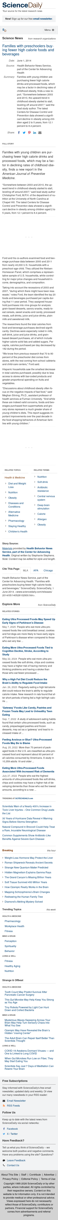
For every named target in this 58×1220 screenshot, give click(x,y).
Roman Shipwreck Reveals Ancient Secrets (29, 862)
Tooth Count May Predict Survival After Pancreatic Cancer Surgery (26, 993)
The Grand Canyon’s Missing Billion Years (28, 877)
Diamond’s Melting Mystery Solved (24, 901)
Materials (7, 548)
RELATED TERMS (41, 470)
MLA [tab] (25, 570)
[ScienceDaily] (22, 5)
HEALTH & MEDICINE (11, 916)
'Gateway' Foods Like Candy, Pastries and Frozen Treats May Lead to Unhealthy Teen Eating (27, 711)
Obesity (12, 497)
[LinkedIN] (35, 132)
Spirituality (10, 946)
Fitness (9, 931)
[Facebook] (19, 132)
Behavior (10, 951)
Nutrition (13, 492)
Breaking (7, 850)
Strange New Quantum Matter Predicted (26, 867)
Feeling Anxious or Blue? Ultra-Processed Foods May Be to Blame (27, 741)
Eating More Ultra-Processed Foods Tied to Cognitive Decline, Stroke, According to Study (27, 651)
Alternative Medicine (14, 513)
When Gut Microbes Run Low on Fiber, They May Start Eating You (29, 1060)
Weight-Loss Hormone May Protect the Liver (29, 857)
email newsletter (42, 18)
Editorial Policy (29, 1179)
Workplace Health (14, 926)
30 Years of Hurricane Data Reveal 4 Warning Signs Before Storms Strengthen (27, 820)
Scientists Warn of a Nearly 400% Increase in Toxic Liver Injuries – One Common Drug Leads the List (28, 809)
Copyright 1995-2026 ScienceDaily (23, 1183)
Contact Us (13, 1165)
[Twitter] (24, 132)
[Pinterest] (29, 132)
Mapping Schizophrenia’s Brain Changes (27, 892)
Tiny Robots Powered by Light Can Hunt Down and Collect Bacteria (27, 1008)
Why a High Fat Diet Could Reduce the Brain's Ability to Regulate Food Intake (24, 681)
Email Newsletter (16, 1100)
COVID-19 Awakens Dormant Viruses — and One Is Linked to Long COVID (29, 1052)
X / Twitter (12, 1134)
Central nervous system (46, 497)
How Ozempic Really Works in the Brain (27, 887)
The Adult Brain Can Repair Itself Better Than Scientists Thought (29, 1039)
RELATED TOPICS (13, 470)
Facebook (12, 1128)
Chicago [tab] (48, 570)
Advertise (49, 1174)
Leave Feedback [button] (16, 1160)
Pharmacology (16, 520)
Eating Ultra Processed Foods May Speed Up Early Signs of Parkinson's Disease (28, 620)
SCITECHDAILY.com (24, 798)
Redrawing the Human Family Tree (24, 896)
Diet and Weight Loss (17, 485)
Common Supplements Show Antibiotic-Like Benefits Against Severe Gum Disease (26, 837)
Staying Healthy (17, 526)
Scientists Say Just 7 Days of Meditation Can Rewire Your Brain (29, 1067)
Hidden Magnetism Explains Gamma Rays (28, 872)
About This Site (9, 1174)
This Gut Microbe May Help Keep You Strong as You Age (29, 1001)
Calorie (41, 514)
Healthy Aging (12, 966)
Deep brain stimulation (43, 506)
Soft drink (42, 482)
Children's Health (17, 531)
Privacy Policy (10, 1179)
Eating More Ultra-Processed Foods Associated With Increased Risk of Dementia (28, 769)
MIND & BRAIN (8, 936)
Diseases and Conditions (16, 504)
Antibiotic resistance (43, 489)
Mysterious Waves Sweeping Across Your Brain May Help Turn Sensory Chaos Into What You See (27, 1022)
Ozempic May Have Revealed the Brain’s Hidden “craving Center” (27, 1031)
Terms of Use (48, 1179)
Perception (11, 941)
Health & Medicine (15, 477)
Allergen (42, 519)
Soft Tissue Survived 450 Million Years (26, 882)
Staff (23, 1174)
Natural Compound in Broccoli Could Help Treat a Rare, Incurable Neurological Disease (28, 828)
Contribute (35, 1174)
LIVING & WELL (9, 956)
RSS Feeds (13, 1105)
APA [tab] (35, 570)
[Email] (40, 132)
